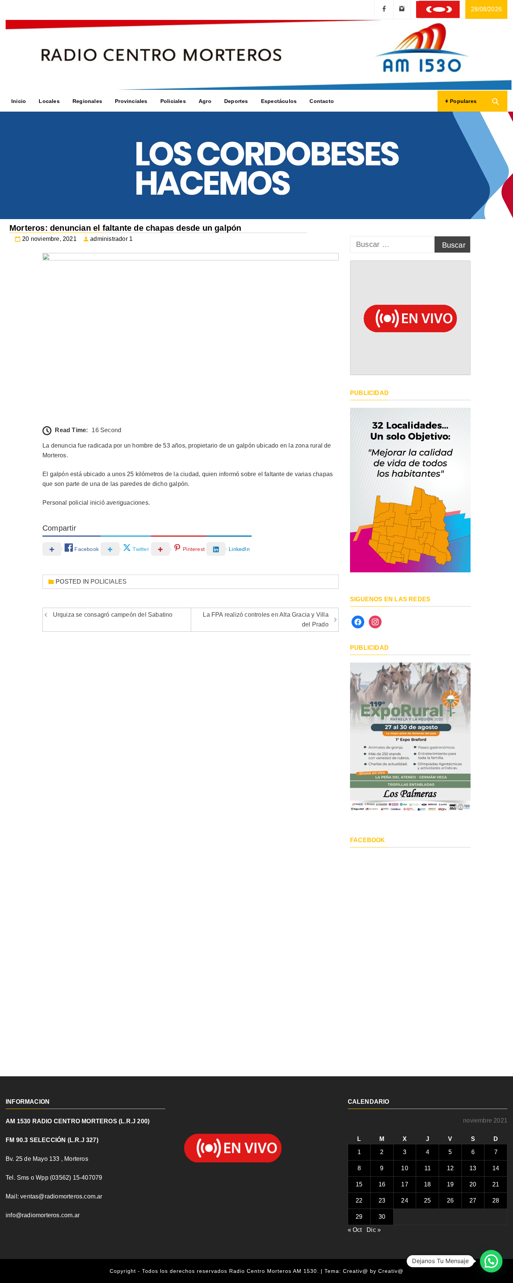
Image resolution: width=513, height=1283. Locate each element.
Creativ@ (390, 1271)
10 (404, 1168)
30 (382, 1216)
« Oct (355, 1230)
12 (450, 1168)
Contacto (321, 101)
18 (427, 1184)
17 (404, 1184)
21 (495, 1184)
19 (450, 1184)
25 (427, 1200)
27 (472, 1200)
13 (472, 1168)
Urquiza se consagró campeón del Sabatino (113, 614)
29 (359, 1216)
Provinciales (131, 101)
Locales (49, 101)
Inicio (18, 101)
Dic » (374, 1230)
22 (359, 1200)
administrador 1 (111, 239)
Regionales (87, 101)
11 (427, 1168)
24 (404, 1200)
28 (495, 1200)
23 (382, 1200)
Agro (205, 101)
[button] (491, 1261)
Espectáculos (279, 101)
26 (450, 1200)
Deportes (236, 101)
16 (382, 1184)
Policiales (173, 101)
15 (359, 1184)
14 (495, 1168)
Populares (462, 101)
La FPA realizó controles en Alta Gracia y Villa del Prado (265, 619)
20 (472, 1184)
